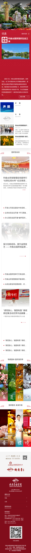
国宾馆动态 (8, 506)
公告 (6, 501)
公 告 (17, 114)
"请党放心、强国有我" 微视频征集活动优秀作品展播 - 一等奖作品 (15, 312)
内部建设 (11, 228)
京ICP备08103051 (15, 489)
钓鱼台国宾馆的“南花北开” (23, 136)
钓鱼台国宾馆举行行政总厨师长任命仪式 (16, 274)
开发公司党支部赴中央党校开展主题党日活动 (16, 208)
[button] (21, 256)
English (28, 4)
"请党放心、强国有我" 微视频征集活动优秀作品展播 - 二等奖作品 (16, 340)
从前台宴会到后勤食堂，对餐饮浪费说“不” (16, 284)
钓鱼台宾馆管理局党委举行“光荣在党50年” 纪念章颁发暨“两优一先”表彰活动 (15, 179)
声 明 (17, 103)
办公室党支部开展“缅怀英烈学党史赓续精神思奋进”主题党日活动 (16, 218)
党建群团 (11, 162)
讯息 (6, 498)
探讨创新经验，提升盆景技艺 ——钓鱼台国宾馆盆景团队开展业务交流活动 (15, 245)
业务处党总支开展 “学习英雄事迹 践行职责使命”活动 (16, 213)
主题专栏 (11, 295)
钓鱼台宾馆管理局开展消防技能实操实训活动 (16, 279)
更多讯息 (24, 33)
